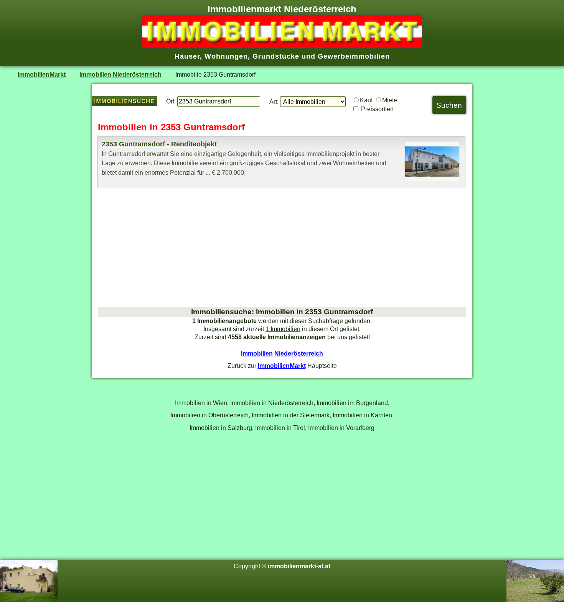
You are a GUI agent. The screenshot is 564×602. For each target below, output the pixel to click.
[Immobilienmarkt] (282, 45)
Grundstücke (275, 56)
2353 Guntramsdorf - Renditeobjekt (159, 144)
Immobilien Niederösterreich (120, 74)
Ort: (171, 101)
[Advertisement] (282, 247)
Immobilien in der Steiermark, (291, 415)
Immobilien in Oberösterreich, (210, 415)
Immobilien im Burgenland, (353, 402)
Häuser (187, 56)
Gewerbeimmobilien (354, 56)
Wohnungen (226, 56)
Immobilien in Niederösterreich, (272, 402)
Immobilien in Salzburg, (222, 427)
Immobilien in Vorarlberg (341, 427)
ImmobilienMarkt (42, 74)
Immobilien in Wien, (202, 402)
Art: (274, 101)
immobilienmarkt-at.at (299, 566)
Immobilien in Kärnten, (363, 415)
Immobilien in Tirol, (281, 427)
